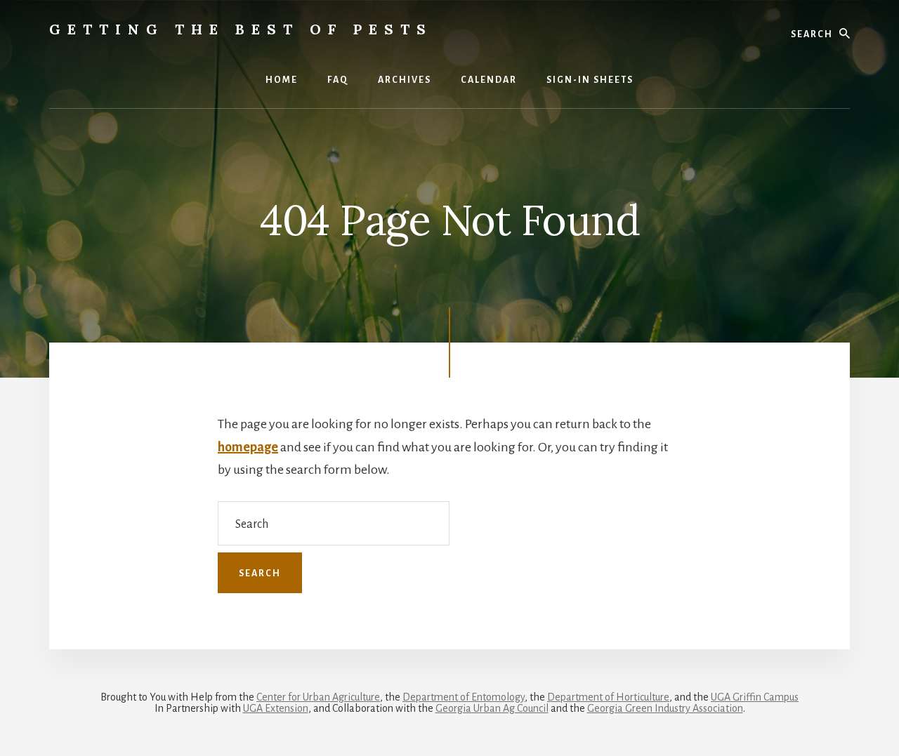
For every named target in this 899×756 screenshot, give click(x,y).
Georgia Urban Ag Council (492, 708)
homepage (248, 447)
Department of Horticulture (608, 697)
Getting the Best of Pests (241, 29)
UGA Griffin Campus (755, 697)
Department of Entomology (463, 697)
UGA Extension (275, 708)
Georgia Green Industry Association (665, 708)
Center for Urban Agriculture (318, 697)
